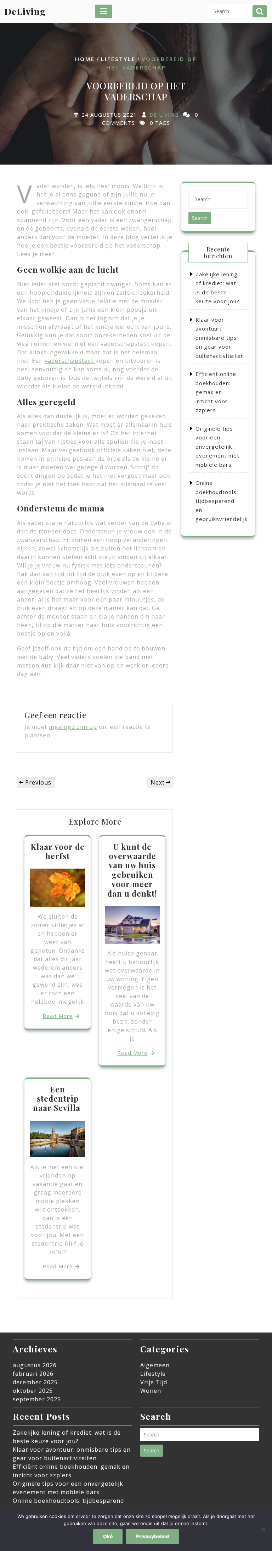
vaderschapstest (70, 361)
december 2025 (35, 1382)
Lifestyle (118, 58)
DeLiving (25, 11)
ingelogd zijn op (73, 727)
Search (260, 11)
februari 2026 (33, 1374)
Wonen (150, 1391)
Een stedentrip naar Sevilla (58, 1098)
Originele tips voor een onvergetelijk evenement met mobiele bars (217, 446)
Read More (57, 1015)
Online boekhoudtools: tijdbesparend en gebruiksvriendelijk (222, 500)
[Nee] (263, 1529)
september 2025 (37, 1399)
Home (85, 58)
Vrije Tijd (153, 1382)
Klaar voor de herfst (58, 851)
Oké (108, 1536)
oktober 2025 (33, 1391)
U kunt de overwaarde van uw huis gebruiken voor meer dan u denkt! (132, 870)
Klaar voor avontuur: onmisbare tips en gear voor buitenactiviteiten (220, 337)
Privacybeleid (152, 1536)
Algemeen (155, 1365)
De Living (163, 114)
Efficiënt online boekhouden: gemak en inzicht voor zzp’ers (216, 392)
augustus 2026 (35, 1365)
